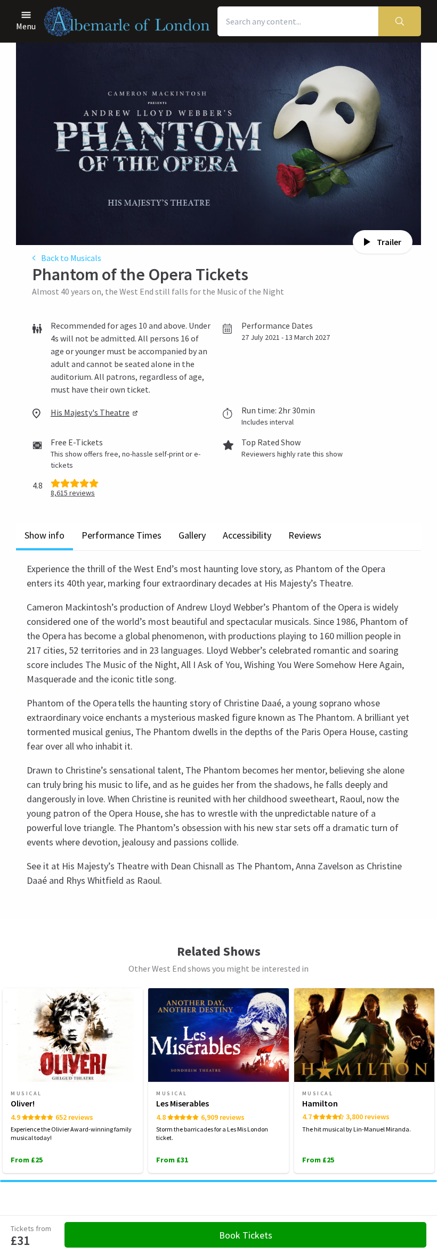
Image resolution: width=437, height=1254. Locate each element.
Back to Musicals (71, 258)
